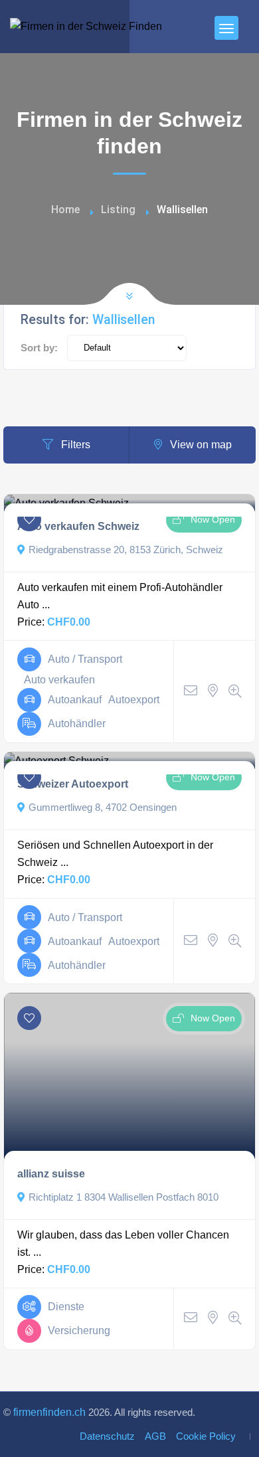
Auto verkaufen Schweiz (78, 526)
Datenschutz (107, 1436)
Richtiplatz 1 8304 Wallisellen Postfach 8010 (123, 1197)
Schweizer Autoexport (72, 784)
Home (65, 209)
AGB (155, 1436)
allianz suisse (51, 1173)
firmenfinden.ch (49, 1412)
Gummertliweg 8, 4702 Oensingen (103, 807)
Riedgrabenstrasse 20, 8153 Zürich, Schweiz (126, 550)
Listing (118, 209)
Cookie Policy (206, 1436)
